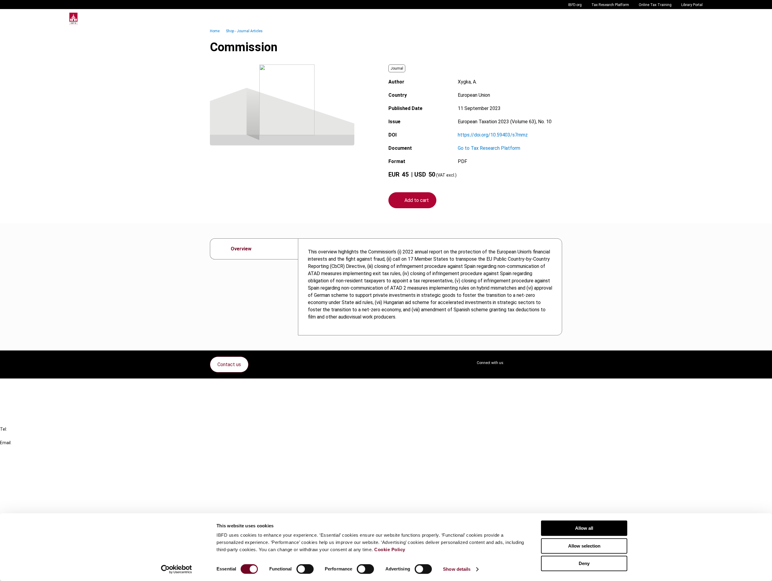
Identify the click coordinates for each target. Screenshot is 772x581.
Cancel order (25, 387)
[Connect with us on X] (514, 363)
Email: (5, 442)
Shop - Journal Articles (244, 31)
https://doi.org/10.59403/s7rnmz (493, 135)
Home (215, 31)
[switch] (305, 569)
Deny (584, 563)
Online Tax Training (655, 5)
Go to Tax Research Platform (489, 148)
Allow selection (584, 545)
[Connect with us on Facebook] (557, 363)
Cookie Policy (389, 549)
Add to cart (416, 200)
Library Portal (692, 5)
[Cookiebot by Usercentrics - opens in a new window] (176, 569)
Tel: (3, 429)
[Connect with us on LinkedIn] (528, 363)
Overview (241, 249)
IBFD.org (575, 5)
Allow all (584, 528)
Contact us (229, 364)
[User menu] (697, 19)
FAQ (16, 397)
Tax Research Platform (610, 5)
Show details (456, 569)
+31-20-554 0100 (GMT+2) (29, 436)
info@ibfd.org (14, 449)
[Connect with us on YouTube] (543, 363)
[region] (430, 286)
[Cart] (685, 19)
